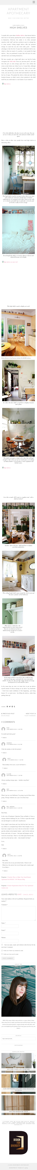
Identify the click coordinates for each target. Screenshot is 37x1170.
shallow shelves (20, 35)
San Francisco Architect (15, 358)
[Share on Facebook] (7, 707)
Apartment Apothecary (21, 1165)
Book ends (8, 715)
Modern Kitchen (5, 358)
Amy (19, 895)
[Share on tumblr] (14, 707)
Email (3, 930)
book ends (13, 61)
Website (3, 937)
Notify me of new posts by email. (11, 954)
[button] (34, 2)
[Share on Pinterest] (12, 707)
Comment (4, 905)
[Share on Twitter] (10, 707)
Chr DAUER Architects (26, 358)
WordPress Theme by (18, 1167)
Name (3, 923)
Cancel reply (28, 894)
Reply (5, 737)
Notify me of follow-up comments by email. (13, 950)
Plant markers (30, 715)
